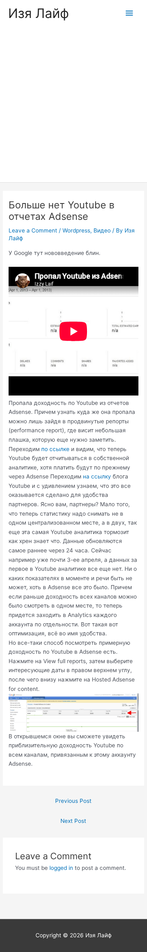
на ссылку (97, 476)
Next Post (73, 821)
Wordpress (76, 230)
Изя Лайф (38, 13)
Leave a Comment (33, 230)
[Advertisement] (73, 104)
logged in (61, 868)
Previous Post (73, 801)
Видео (102, 230)
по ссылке (55, 449)
